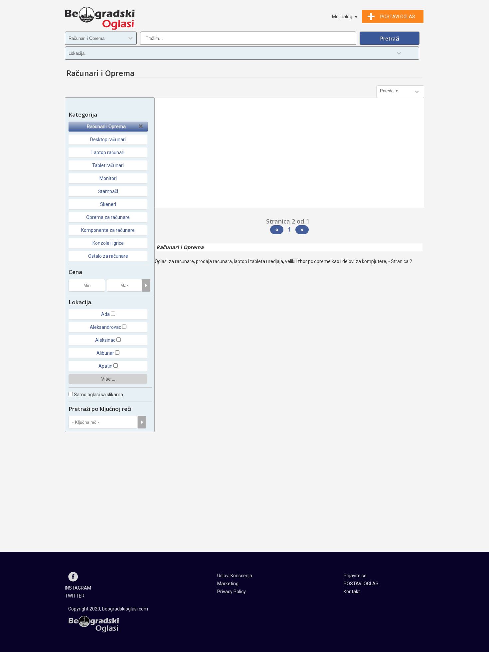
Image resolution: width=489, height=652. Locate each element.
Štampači (108, 191)
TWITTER (74, 596)
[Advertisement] (289, 154)
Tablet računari (108, 165)
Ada (105, 314)
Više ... (108, 379)
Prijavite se (355, 575)
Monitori (108, 178)
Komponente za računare (108, 230)
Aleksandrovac (105, 327)
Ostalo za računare (108, 256)
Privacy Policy (231, 591)
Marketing (228, 583)
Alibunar (105, 353)
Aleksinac (105, 340)
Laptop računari (107, 152)
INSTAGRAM (78, 588)
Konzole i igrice (108, 243)
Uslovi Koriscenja (234, 575)
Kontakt (352, 591)
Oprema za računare (108, 217)
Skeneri (108, 204)
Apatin (105, 366)
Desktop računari (108, 139)
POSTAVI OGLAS (361, 583)
